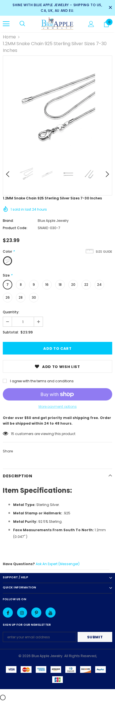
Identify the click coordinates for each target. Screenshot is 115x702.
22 (86, 284)
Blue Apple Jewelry (53, 220)
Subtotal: (11, 332)
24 (99, 284)
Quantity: (11, 312)
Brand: (8, 220)
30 (34, 297)
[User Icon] (91, 24)
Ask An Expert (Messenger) (58, 563)
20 (73, 284)
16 (47, 284)
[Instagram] (22, 612)
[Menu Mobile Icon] (6, 23)
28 (21, 297)
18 (60, 284)
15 (12, 433)
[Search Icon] (22, 24)
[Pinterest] (36, 612)
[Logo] (57, 23)
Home (9, 37)
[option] (57, 110)
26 (8, 297)
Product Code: (15, 227)
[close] (110, 8)
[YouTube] (50, 612)
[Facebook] (8, 612)
